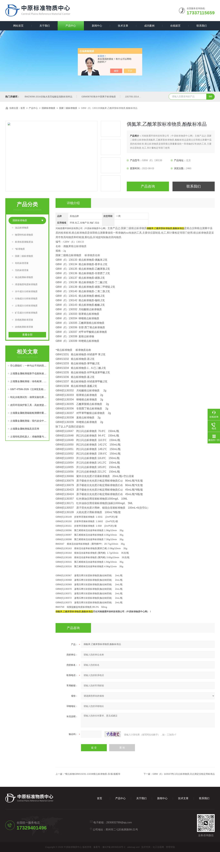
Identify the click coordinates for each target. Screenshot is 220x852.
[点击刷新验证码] (113, 734)
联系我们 (201, 25)
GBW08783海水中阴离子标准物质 (98, 96)
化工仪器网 (158, 847)
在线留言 (175, 25)
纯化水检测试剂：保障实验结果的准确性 (29, 397)
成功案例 (149, 25)
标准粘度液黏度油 (24, 242)
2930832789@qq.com (119, 822)
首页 (22, 108)
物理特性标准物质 (24, 234)
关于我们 (44, 25)
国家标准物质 (48, 108)
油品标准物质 (22, 227)
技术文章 (123, 25)
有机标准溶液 (22, 263)
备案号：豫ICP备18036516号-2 (109, 847)
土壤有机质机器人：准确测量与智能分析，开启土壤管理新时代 (29, 436)
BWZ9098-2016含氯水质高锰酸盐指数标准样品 (48, 96)
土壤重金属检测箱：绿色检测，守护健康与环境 (29, 381)
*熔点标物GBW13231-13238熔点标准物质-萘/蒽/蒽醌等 (92, 774)
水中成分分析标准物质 (26, 291)
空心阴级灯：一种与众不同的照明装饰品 (29, 365)
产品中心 (71, 25)
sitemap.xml (133, 847)
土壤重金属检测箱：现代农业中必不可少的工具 (29, 420)
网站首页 (18, 25)
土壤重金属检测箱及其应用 (24, 428)
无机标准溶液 (22, 270)
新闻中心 (97, 25)
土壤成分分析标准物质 (26, 305)
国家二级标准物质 (68, 108)
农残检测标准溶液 (24, 327)
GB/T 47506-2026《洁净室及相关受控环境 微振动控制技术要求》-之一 (29, 389)
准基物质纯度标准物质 (26, 284)
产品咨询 (148, 186)
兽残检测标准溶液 (24, 319)
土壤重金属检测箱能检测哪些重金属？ (29, 413)
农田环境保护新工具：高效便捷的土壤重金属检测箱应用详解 (29, 405)
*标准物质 (20, 249)
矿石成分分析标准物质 (26, 312)
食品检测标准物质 (24, 277)
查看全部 (27, 334)
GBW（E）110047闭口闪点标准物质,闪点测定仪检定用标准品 (184, 774)
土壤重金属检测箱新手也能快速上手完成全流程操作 (29, 373)
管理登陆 (170, 847)
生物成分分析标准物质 (26, 298)
